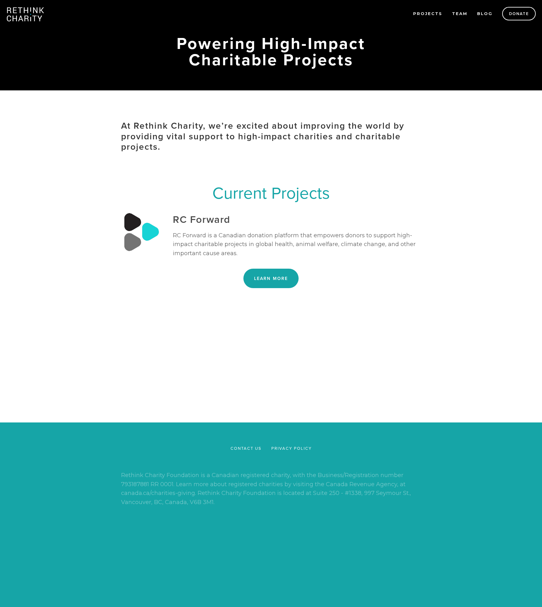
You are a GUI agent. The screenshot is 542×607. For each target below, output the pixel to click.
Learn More (271, 278)
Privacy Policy (352, 374)
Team (459, 13)
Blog (484, 13)
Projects (427, 13)
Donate (519, 14)
